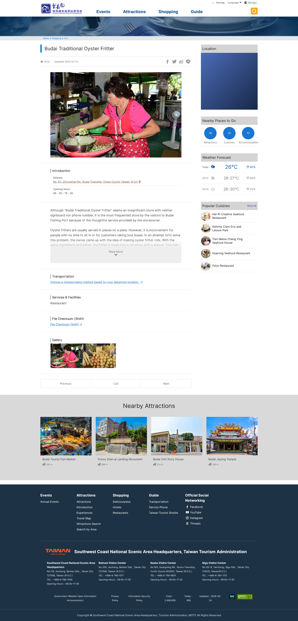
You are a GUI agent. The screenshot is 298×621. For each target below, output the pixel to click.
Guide (197, 11)
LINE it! (188, 61)
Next (166, 383)
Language (233, 2)
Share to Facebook (167, 61)
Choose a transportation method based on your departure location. (95, 282)
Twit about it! (174, 61)
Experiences (84, 512)
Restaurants (120, 512)
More (250, 205)
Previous (65, 383)
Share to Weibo (181, 61)
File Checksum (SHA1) (64, 324)
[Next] (176, 115)
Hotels (117, 507)
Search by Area (87, 529)
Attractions (134, 11)
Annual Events (49, 501)
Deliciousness (122, 501)
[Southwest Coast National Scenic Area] (64, 8)
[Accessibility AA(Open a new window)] (244, 598)
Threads (195, 523)
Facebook (196, 507)
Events (103, 11)
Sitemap (220, 2)
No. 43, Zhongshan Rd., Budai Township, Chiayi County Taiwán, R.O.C (95, 181)
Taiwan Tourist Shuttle (163, 512)
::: (213, 2)
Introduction (84, 507)
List (66, 38)
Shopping (168, 11)
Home (46, 38)
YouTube (195, 512)
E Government (232, 596)
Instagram (196, 518)
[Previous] (56, 115)
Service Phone (158, 507)
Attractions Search (89, 524)
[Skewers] (99, 355)
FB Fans (252, 2)
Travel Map (84, 518)
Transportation (158, 501)
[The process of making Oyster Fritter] (67, 355)
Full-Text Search (254, 11)
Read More (116, 251)
